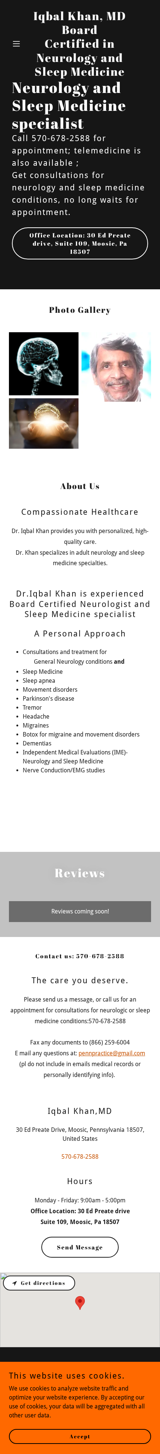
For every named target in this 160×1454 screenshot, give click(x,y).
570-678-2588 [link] (80, 1156)
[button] (19, 43)
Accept (80, 1436)
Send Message (80, 1247)
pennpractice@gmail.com (112, 1053)
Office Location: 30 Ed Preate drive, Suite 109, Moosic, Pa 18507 (80, 243)
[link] (80, 73)
